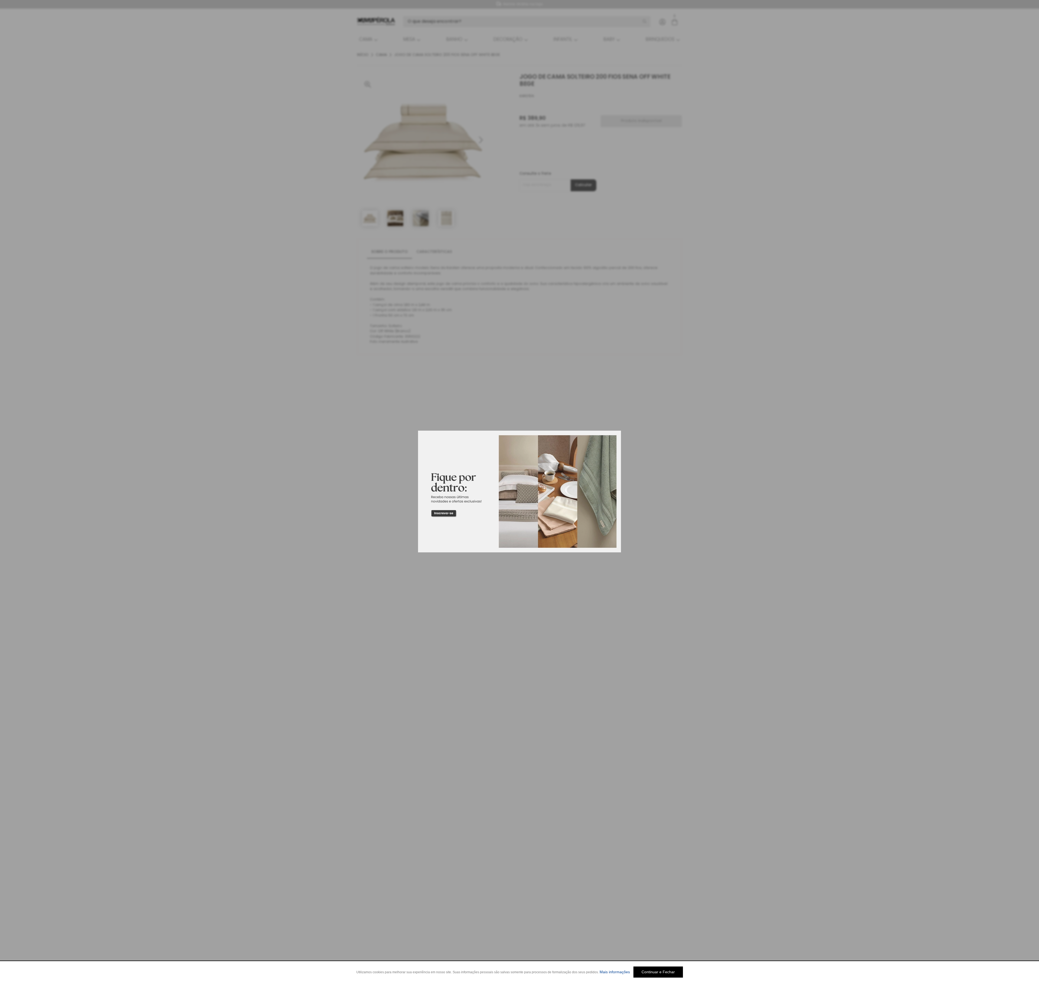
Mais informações (615, 972)
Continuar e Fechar (658, 972)
